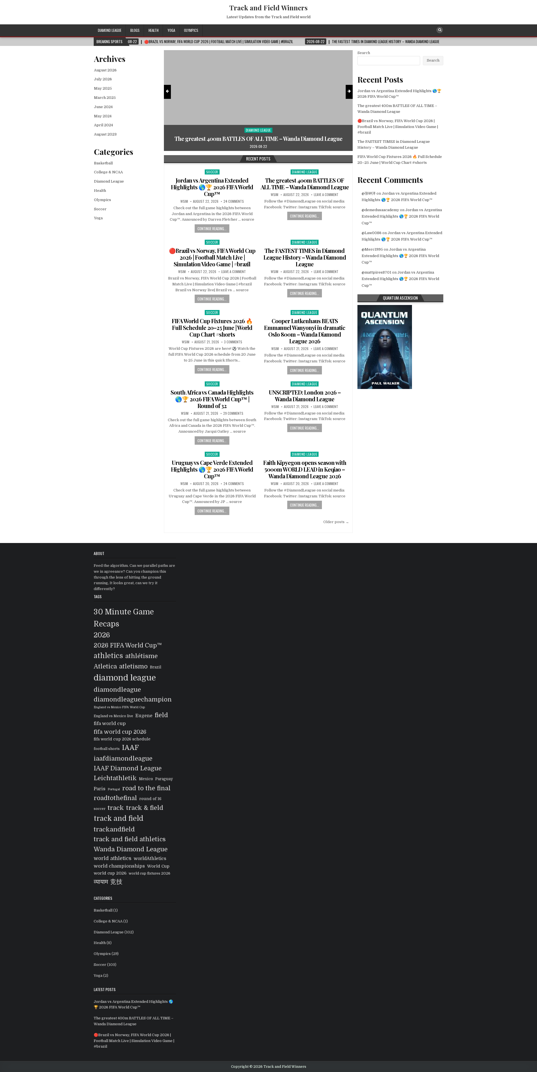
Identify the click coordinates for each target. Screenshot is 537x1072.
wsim (184, 201)
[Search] (439, 30)
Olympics (191, 30)
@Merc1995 (372, 249)
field (161, 715)
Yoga (171, 30)
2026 (102, 635)
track (116, 807)
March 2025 (105, 97)
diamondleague (117, 689)
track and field (118, 818)
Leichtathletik (115, 778)
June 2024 (103, 107)
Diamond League (109, 30)
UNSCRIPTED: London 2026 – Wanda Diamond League (305, 395)
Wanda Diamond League (131, 849)
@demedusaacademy (380, 210)
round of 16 (150, 799)
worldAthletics (150, 858)
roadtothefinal (115, 797)
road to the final (146, 788)
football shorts (107, 749)
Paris (99, 788)
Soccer (258, 123)
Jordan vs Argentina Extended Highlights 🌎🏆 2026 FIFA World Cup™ (212, 186)
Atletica (105, 666)
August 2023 (105, 134)
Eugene (143, 715)
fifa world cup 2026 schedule (122, 739)
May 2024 (103, 116)
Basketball (103, 163)
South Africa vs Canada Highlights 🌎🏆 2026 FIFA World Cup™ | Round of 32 (212, 398)
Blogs (135, 30)
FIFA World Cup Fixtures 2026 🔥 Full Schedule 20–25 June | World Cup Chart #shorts (212, 327)
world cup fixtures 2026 (149, 873)
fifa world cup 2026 (120, 732)
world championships (119, 866)
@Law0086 (371, 233)
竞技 (116, 881)
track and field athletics (130, 839)
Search (363, 53)
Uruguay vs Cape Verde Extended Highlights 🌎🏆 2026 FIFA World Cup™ (212, 469)
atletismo (133, 666)
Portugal (114, 789)
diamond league (125, 677)
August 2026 (105, 70)
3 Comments (233, 342)
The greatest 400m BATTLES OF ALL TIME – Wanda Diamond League (305, 183)
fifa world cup (110, 723)
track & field (144, 807)
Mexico (146, 779)
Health (154, 30)
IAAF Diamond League (128, 768)
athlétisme (141, 655)
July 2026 (103, 79)
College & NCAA (108, 172)
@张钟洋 (369, 193)
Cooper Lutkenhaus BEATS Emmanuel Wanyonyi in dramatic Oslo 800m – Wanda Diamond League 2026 (304, 331)
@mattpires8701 (376, 272)
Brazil (155, 667)
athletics (108, 656)
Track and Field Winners (268, 7)
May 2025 (103, 88)
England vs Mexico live (113, 716)
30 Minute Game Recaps (124, 618)
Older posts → (336, 522)
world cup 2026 (110, 873)
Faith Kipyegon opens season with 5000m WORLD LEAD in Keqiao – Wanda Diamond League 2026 (304, 469)
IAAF (130, 748)
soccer (99, 809)
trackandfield (114, 829)
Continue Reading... (212, 228)
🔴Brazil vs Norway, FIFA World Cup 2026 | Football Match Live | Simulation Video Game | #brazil (258, 135)
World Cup (158, 866)
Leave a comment (326, 194)
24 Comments (233, 201)
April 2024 (103, 125)
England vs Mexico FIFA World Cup (119, 707)
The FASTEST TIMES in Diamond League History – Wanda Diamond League (304, 257)
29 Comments (233, 413)
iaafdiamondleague (123, 758)
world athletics (112, 858)
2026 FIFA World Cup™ (128, 645)
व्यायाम (101, 881)
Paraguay (164, 779)
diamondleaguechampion (133, 699)
